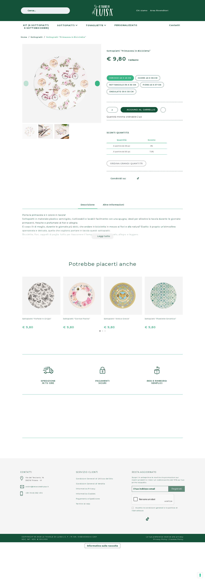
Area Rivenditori (159, 10)
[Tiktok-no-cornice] (147, 519)
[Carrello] (181, 10)
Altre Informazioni (113, 204)
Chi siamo (141, 10)
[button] (26, 83)
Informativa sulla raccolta (102, 545)
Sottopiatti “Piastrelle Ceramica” (160, 319)
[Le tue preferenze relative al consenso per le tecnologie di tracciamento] (200, 575)
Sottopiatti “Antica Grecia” (117, 319)
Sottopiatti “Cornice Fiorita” (76, 319)
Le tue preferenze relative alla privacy (164, 537)
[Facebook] (128, 178)
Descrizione (88, 204)
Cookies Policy (176, 539)
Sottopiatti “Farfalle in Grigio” (36, 319)
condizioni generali (154, 508)
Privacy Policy (160, 539)
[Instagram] (133, 519)
